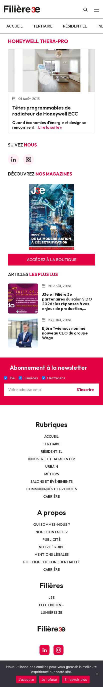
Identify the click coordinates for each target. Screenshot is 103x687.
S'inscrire (85, 389)
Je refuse (49, 680)
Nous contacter (52, 532)
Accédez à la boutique (51, 259)
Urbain (51, 466)
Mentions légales (51, 554)
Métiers (51, 474)
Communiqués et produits (51, 489)
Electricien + (51, 605)
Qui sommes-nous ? (51, 524)
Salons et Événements (51, 481)
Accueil (14, 26)
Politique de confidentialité (51, 562)
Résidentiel (75, 26)
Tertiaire (42, 26)
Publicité (51, 539)
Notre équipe (51, 547)
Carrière (51, 496)
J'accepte (26, 680)
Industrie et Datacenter (51, 459)
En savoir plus (75, 680)
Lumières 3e (51, 612)
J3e (51, 597)
